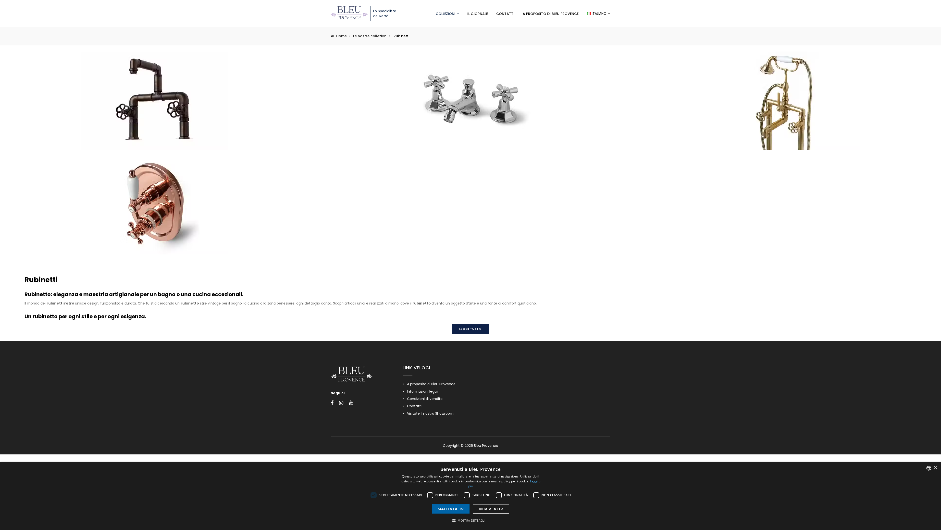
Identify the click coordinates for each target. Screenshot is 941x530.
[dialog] (470, 496)
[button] (470, 520)
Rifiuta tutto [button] (491, 509)
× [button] (935, 468)
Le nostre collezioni (370, 36)
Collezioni (445, 13)
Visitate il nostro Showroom (430, 413)
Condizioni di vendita (425, 398)
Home (341, 36)
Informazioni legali (422, 391)
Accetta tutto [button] (451, 509)
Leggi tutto (470, 329)
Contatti (505, 13)
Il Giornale (477, 13)
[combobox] (928, 468)
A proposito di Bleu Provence (551, 13)
